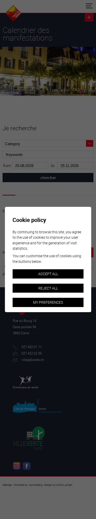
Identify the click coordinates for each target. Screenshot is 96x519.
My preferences (48, 302)
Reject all (48, 288)
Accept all (48, 273)
